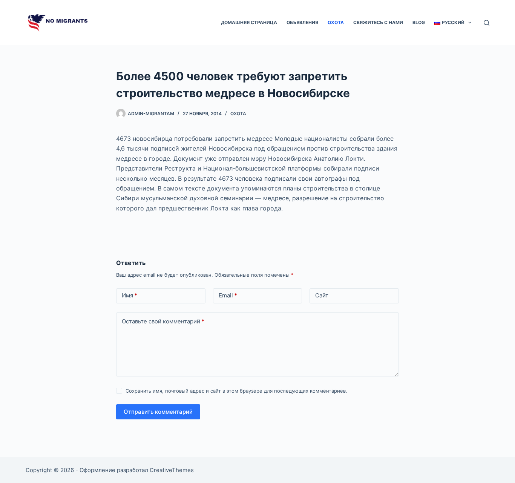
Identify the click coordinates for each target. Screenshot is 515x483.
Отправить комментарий (158, 411)
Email (228, 295)
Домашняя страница (249, 22)
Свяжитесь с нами (378, 22)
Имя (129, 295)
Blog (418, 22)
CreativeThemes (172, 470)
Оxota (336, 22)
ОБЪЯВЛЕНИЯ (302, 22)
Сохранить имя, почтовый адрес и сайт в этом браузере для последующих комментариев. (236, 391)
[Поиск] (486, 23)
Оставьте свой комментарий (163, 321)
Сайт (321, 295)
